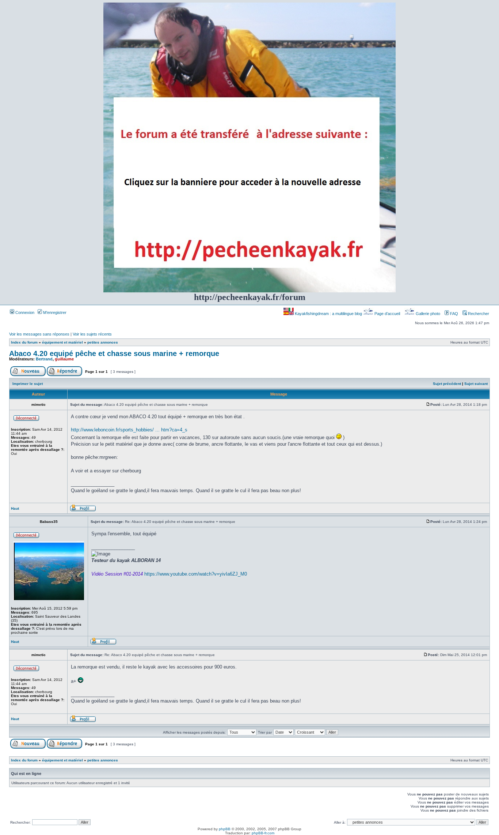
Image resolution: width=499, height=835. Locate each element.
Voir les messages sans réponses (39, 334)
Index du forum (24, 342)
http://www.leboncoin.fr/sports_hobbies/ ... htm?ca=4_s (129, 430)
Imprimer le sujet (27, 384)
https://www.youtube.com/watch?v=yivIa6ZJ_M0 (195, 574)
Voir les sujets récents (92, 334)
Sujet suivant (476, 384)
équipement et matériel (62, 342)
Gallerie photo (428, 313)
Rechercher (478, 313)
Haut (15, 508)
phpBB (225, 829)
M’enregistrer (54, 312)
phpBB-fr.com (263, 833)
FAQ (453, 313)
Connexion (24, 312)
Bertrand (44, 359)
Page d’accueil (387, 313)
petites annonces (102, 342)
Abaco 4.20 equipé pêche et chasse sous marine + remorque (114, 353)
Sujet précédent (447, 384)
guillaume (64, 359)
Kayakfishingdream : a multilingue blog (328, 313)
